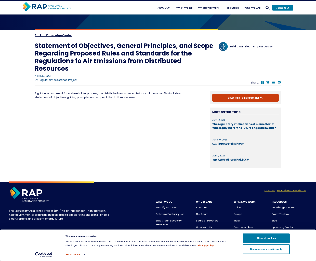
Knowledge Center (283, 207)
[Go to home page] (47, 7)
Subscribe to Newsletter (291, 190)
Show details (73, 254)
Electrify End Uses (166, 207)
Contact (269, 190)
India (237, 220)
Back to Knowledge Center (53, 35)
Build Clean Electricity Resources (169, 222)
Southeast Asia (243, 227)
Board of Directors (207, 220)
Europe (238, 214)
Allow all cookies (266, 238)
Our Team (202, 214)
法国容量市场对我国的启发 (228, 144)
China (237, 207)
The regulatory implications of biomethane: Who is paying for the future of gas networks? (244, 126)
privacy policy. (205, 245)
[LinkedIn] (273, 83)
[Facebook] (262, 83)
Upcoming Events (282, 227)
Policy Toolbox (280, 214)
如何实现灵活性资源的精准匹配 (230, 160)
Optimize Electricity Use (170, 214)
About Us (201, 207)
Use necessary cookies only (266, 248)
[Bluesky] (268, 83)
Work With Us (204, 227)
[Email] (279, 83)
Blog (274, 220)
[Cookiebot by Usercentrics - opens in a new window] (43, 254)
